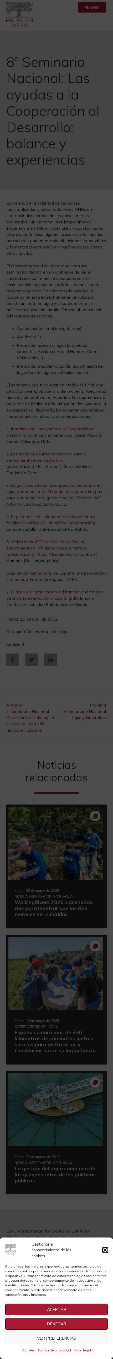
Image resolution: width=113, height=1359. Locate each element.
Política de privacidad (54, 1350)
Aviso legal (82, 1350)
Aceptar (56, 1309)
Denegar (56, 1323)
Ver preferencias (56, 1338)
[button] (105, 1250)
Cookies (28, 1350)
